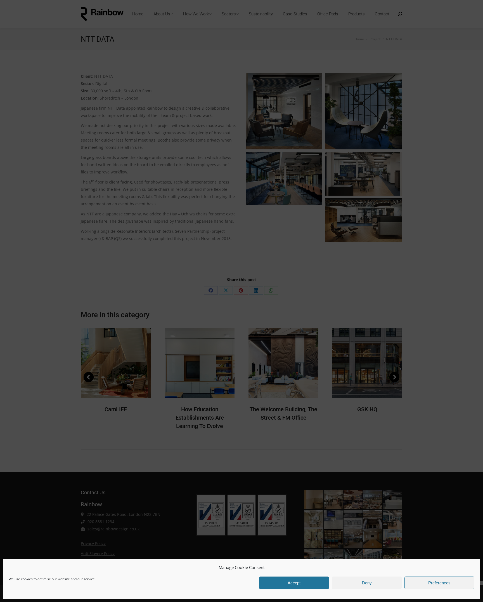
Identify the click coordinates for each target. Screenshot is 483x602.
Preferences (439, 582)
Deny (367, 582)
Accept (294, 582)
